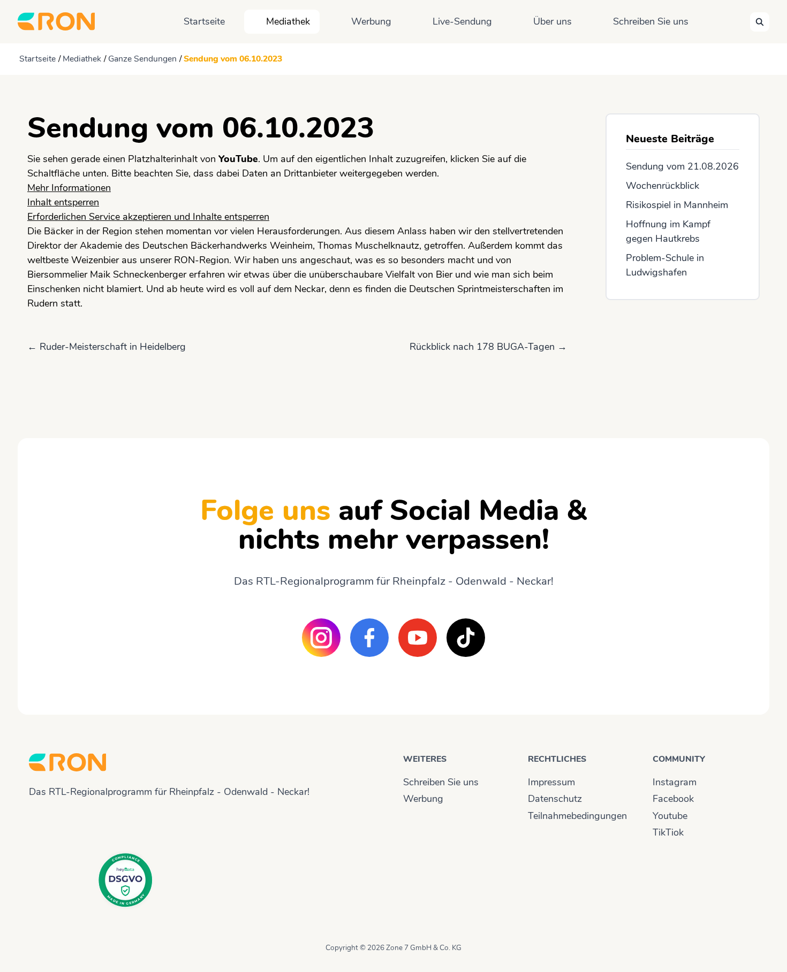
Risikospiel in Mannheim (677, 204)
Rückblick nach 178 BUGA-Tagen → (488, 346)
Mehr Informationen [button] (69, 187)
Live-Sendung (462, 21)
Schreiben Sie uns (650, 21)
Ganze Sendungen (142, 59)
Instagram (675, 782)
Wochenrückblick (662, 185)
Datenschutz (555, 798)
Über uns (552, 21)
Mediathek (288, 21)
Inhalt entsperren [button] (63, 202)
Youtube (670, 815)
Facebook (673, 798)
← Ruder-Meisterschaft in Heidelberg (106, 346)
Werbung (371, 21)
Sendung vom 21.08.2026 (682, 166)
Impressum (551, 782)
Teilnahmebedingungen (577, 815)
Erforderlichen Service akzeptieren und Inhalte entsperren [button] (148, 216)
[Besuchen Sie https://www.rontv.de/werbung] (683, 359)
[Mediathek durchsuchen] (759, 22)
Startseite (204, 21)
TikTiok (668, 832)
